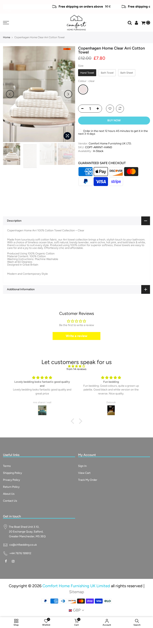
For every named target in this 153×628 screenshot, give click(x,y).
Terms (7, 466)
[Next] (68, 94)
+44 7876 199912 (20, 553)
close (8, 3)
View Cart (84, 473)
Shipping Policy (12, 473)
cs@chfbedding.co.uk (23, 544)
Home (6, 37)
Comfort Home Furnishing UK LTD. (110, 143)
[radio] (87, 72)
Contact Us (10, 500)
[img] (76, 366)
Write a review (76, 336)
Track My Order (87, 480)
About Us (9, 494)
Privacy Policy (11, 480)
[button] (73, 421)
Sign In (82, 466)
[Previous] (10, 94)
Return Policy (11, 487)
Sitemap (76, 591)
